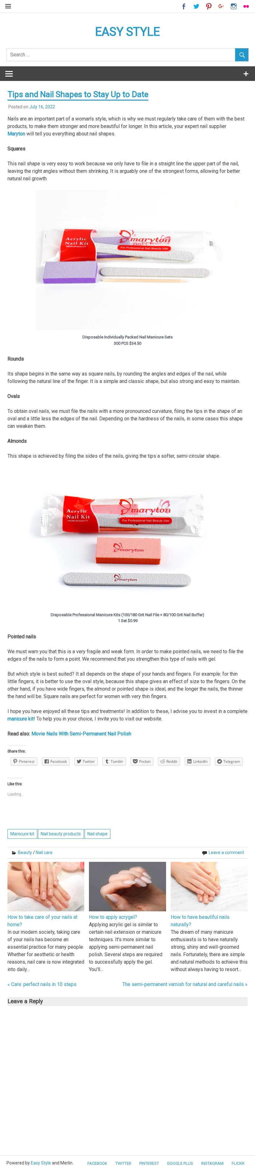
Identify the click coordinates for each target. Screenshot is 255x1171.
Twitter (123, 1163)
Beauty (25, 852)
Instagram (212, 1163)
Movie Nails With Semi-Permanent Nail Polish (81, 734)
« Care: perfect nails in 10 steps (41, 984)
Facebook (97, 1163)
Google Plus (180, 1163)
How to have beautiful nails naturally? (200, 921)
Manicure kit (22, 833)
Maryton (16, 134)
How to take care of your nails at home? (42, 921)
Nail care (44, 852)
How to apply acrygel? (113, 917)
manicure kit (20, 719)
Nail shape (97, 833)
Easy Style (41, 1162)
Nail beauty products (61, 833)
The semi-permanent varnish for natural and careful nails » (185, 984)
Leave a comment (226, 852)
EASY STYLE (127, 32)
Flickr (238, 1163)
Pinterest (149, 1163)
